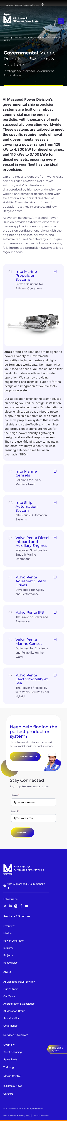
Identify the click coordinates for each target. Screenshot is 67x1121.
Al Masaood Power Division (19, 981)
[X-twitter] (5, 906)
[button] (61, 21)
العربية (7, 14)
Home (6, 37)
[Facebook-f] (21, 906)
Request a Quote (57, 1049)
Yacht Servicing (12, 1052)
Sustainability (11, 1018)
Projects (8, 955)
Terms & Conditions (41, 1115)
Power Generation (13, 940)
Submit (22, 832)
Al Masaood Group (14, 1010)
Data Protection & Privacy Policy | (17, 1115)
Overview (8, 925)
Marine (40, 37)
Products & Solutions (23, 37)
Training (8, 1067)
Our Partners (10, 988)
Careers (8, 1093)
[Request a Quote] (50, 1048)
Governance (10, 1025)
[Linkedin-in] (10, 906)
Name (15, 795)
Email (15, 811)
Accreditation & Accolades (18, 1003)
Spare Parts (10, 1059)
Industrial (8, 947)
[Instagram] (15, 906)
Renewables (10, 962)
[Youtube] (26, 906)
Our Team (9, 996)
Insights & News (12, 1085)
